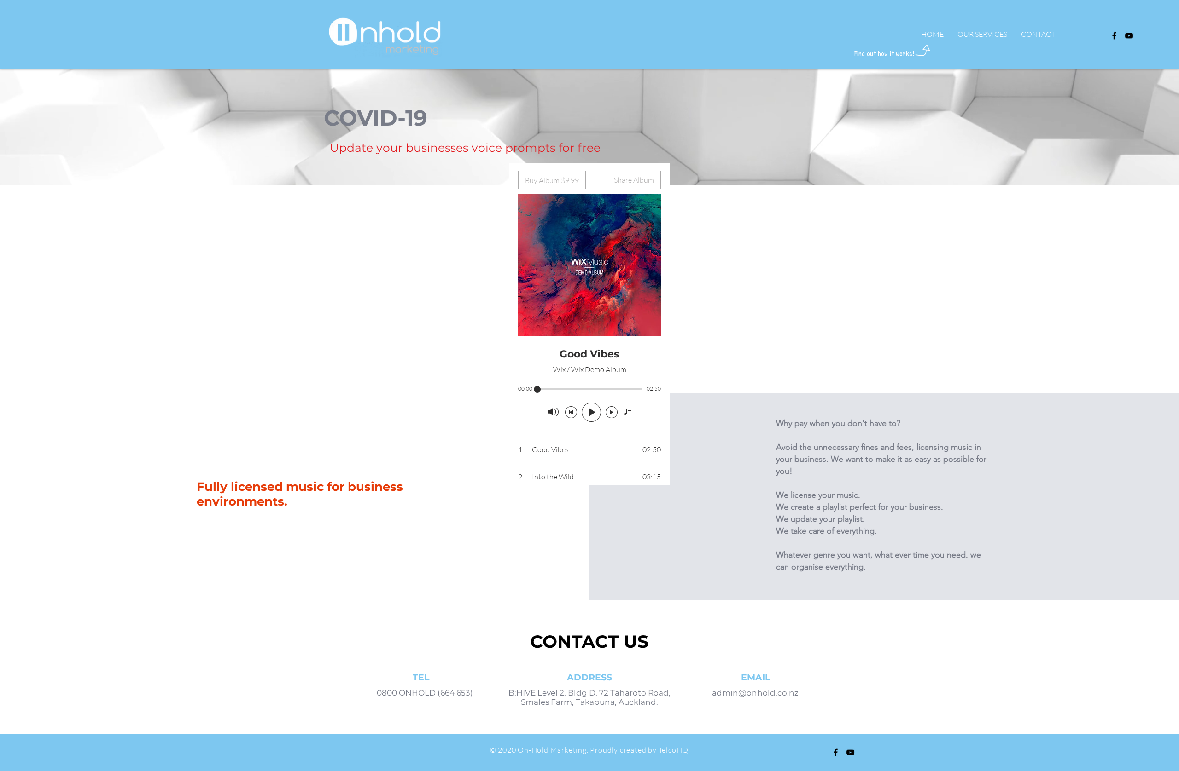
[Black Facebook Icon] (1114, 35)
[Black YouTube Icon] (1129, 35)
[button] (982, 34)
